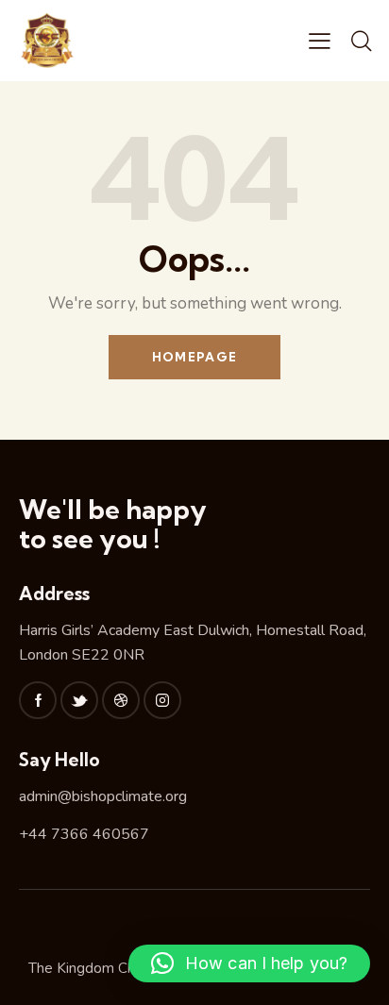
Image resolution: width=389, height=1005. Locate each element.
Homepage (194, 356)
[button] (249, 963)
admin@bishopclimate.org (103, 796)
